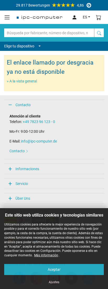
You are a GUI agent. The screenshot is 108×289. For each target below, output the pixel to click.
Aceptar (54, 269)
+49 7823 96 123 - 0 (39, 122)
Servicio (21, 184)
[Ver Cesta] (98, 17)
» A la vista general (22, 81)
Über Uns (22, 198)
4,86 (50, 5)
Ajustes (54, 282)
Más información (46, 255)
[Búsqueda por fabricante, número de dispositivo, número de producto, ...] (99, 32)
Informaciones (27, 169)
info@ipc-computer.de (39, 141)
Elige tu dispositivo (19, 46)
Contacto (23, 105)
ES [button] (85, 17)
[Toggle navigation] (7, 17)
